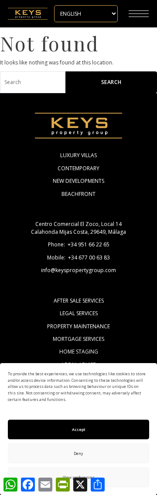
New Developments (78, 181)
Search (111, 82)
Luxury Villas (78, 155)
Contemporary (78, 168)
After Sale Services (79, 300)
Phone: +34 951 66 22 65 (78, 244)
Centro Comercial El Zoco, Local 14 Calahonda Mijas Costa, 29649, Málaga (78, 227)
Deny (78, 453)
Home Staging (78, 351)
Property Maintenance (78, 326)
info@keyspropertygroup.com (78, 270)
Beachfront (78, 194)
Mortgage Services (78, 339)
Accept (78, 429)
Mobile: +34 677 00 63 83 (78, 257)
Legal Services (79, 313)
